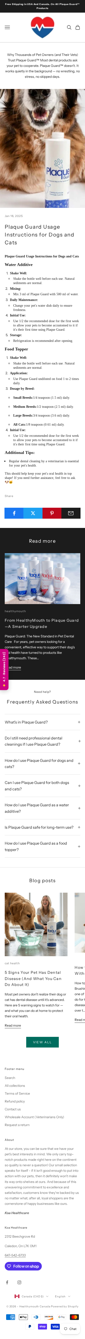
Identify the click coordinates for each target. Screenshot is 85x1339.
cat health (12, 963)
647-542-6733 (15, 1255)
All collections (15, 1085)
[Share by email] (71, 513)
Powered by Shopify (65, 1306)
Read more (13, 667)
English (60, 1296)
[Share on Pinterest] (52, 513)
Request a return (17, 1125)
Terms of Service (17, 1093)
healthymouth (15, 611)
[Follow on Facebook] (7, 1282)
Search (10, 1078)
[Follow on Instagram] (19, 1282)
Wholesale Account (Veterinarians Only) (34, 1117)
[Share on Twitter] (33, 513)
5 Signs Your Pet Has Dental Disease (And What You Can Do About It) (33, 978)
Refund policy (15, 1101)
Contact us (13, 1109)
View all (42, 1042)
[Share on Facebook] (14, 513)
